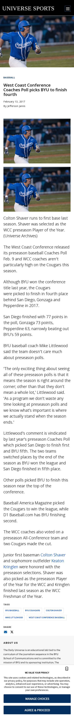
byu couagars (32, 610)
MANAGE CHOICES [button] (37, 699)
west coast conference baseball (47, 617)
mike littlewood (14, 617)
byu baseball (12, 610)
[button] (67, 668)
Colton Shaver (53, 555)
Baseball (9, 77)
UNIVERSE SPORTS (28, 8)
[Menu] (68, 9)
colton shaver (54, 610)
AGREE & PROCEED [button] (37, 710)
